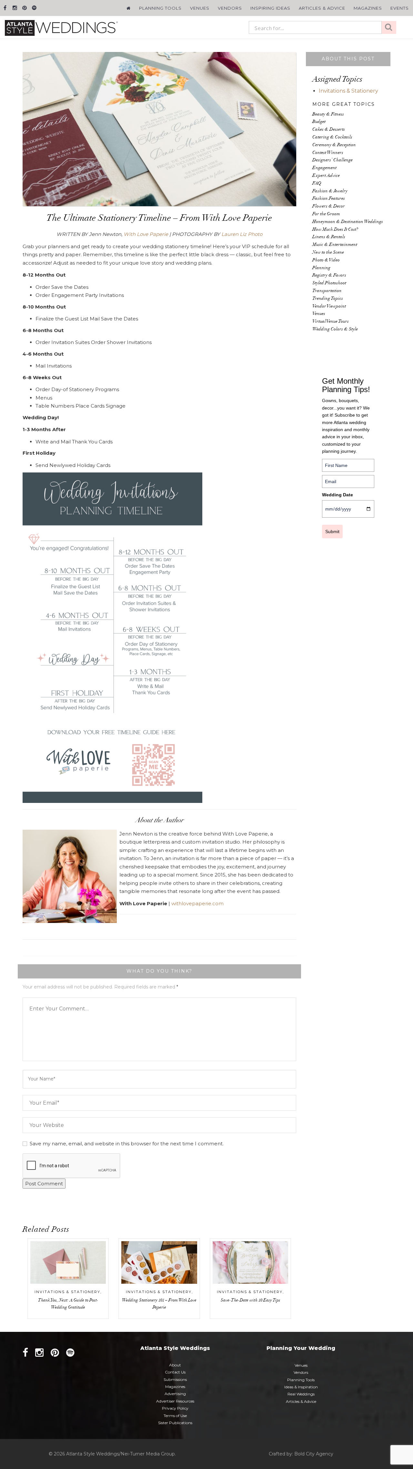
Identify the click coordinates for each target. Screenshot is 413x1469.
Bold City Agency (313, 1454)
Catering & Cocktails (332, 137)
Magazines (368, 8)
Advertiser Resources (175, 1401)
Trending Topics (327, 299)
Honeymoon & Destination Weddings (347, 222)
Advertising (175, 1393)
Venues (199, 8)
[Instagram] (14, 8)
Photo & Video (326, 260)
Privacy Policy (175, 1408)
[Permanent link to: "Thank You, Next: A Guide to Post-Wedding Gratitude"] (68, 1263)
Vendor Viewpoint (329, 306)
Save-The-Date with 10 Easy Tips (250, 1301)
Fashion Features (328, 199)
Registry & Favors (329, 275)
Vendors (230, 8)
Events (399, 8)
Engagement (324, 168)
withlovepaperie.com (198, 903)
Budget (319, 122)
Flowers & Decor (328, 206)
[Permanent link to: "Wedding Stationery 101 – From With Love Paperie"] (159, 1263)
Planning (321, 268)
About (175, 1365)
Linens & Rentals (328, 237)
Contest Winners (327, 153)
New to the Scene (328, 252)
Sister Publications (175, 1422)
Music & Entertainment (334, 245)
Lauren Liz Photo (241, 234)
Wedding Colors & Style (335, 329)
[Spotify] (34, 8)
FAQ (316, 183)
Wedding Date (337, 494)
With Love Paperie (146, 234)
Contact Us (175, 1372)
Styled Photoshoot (329, 283)
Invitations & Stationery (67, 1292)
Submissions (175, 1379)
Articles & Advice (322, 8)
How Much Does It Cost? (335, 230)
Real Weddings (301, 1394)
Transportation (327, 291)
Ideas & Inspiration (301, 1386)
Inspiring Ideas (270, 8)
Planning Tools (160, 8)
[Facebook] (5, 8)
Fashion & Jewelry (330, 191)
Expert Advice (326, 176)
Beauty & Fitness (328, 114)
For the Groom (326, 214)
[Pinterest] (24, 8)
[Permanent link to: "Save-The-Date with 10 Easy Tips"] (250, 1263)
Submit (332, 531)
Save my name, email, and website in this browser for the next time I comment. (127, 1143)
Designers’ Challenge (332, 160)
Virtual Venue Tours (330, 321)
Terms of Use (175, 1415)
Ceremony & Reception (334, 145)
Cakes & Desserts (328, 129)
